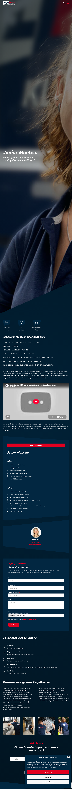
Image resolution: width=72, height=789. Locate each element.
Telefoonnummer (13, 592)
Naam (10, 577)
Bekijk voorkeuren (48, 782)
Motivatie (11, 599)
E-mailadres (12, 585)
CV (18, 612)
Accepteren (48, 772)
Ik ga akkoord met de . (23, 619)
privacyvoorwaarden (29, 619)
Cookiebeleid (47, 786)
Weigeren (48, 777)
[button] (68, 757)
